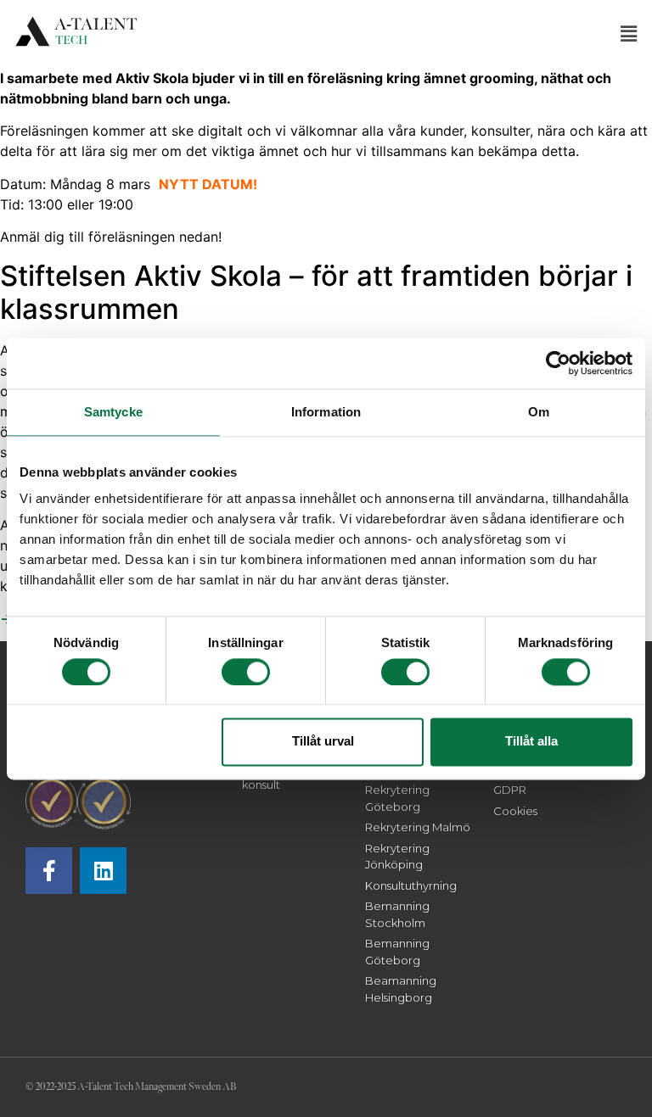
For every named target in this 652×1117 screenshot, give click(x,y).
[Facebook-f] (48, 870)
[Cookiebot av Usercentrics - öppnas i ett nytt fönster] (558, 363)
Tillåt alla (531, 741)
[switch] (246, 671)
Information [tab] (326, 412)
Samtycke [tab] (113, 412)
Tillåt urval (323, 741)
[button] (629, 33)
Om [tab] (538, 412)
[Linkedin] (103, 870)
